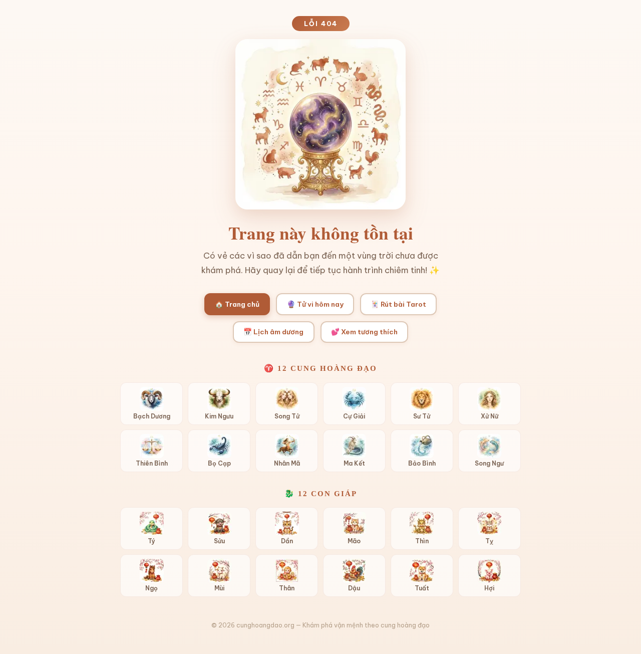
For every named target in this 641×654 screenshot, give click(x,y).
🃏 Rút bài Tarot (398, 304)
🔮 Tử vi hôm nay (315, 304)
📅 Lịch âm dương (273, 331)
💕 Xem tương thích (364, 331)
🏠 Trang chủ (237, 304)
